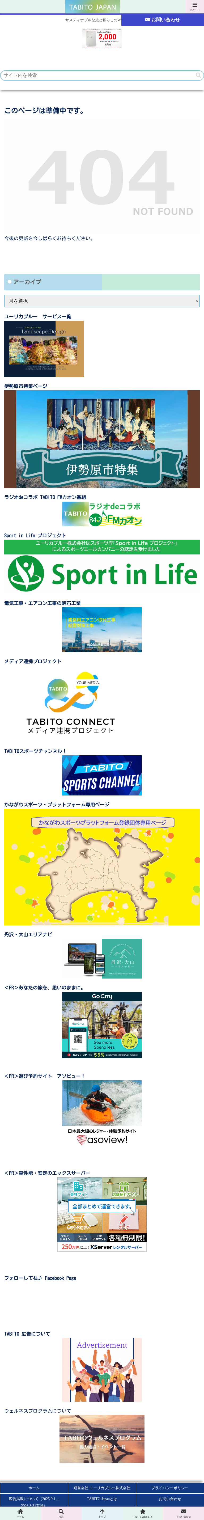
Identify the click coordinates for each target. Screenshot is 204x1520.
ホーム (34, 1488)
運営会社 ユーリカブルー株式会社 (102, 1488)
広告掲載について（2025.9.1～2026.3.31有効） (34, 1502)
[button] (198, 75)
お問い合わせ (165, 19)
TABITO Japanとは (102, 1499)
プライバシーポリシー (170, 1488)
